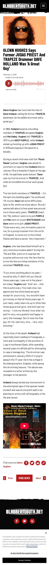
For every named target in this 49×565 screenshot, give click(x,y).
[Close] (46, 533)
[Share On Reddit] (38, 463)
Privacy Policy (32, 546)
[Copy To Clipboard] (43, 463)
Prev (10, 478)
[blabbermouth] (19, 7)
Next (38, 478)
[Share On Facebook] (26, 463)
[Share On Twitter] (32, 463)
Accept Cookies (24, 560)
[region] (24, 547)
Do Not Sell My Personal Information (24, 553)
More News (24, 478)
